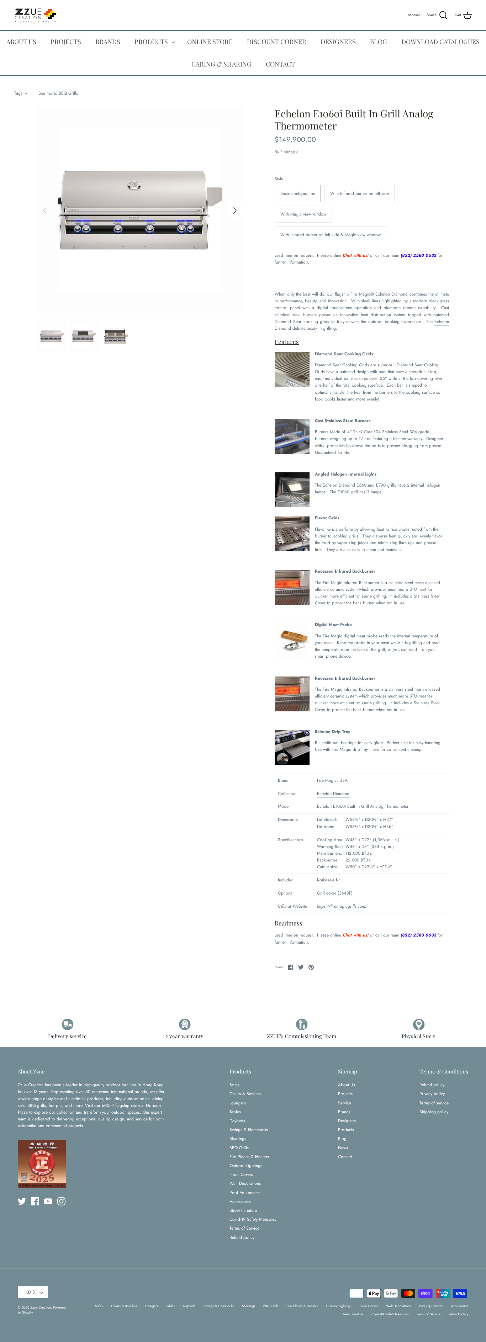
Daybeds (237, 1121)
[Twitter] (22, 1201)
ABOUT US (21, 41)
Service (344, 1103)
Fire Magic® (362, 294)
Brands (344, 1112)
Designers (347, 1121)
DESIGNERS (338, 41)
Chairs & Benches (245, 1094)
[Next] (235, 210)
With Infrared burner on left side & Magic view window (330, 235)
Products (346, 1129)
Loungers (237, 1103)
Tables (235, 1112)
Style (279, 179)
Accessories (240, 1201)
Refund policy (241, 1237)
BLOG (378, 41)
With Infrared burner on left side (359, 193)
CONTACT (280, 64)
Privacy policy (432, 1094)
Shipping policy (433, 1112)
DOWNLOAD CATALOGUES (440, 41)
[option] (140, 210)
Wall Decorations (245, 1183)
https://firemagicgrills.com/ (342, 906)
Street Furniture (243, 1210)
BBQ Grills (68, 93)
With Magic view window (303, 214)
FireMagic (289, 152)
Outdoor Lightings (245, 1165)
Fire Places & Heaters (249, 1156)
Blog (342, 1138)
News (343, 1148)
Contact (345, 1156)
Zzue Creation (41, 1307)
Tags (20, 93)
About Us (346, 1085)
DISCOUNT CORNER (276, 41)
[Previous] (45, 210)
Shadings (237, 1138)
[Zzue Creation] (35, 15)
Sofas (234, 1085)
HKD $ (28, 1292)
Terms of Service (244, 1228)
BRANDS (107, 41)
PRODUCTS (151, 41)
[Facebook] (35, 1201)
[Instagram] (61, 1201)
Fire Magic (327, 780)
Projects (345, 1094)
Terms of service (434, 1103)
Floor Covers (241, 1174)
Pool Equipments (244, 1192)
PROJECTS (66, 41)
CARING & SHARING (221, 64)
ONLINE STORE (210, 41)
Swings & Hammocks (248, 1129)
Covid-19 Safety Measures (252, 1219)
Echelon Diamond (391, 294)
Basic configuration (297, 193)
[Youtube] (48, 1201)
